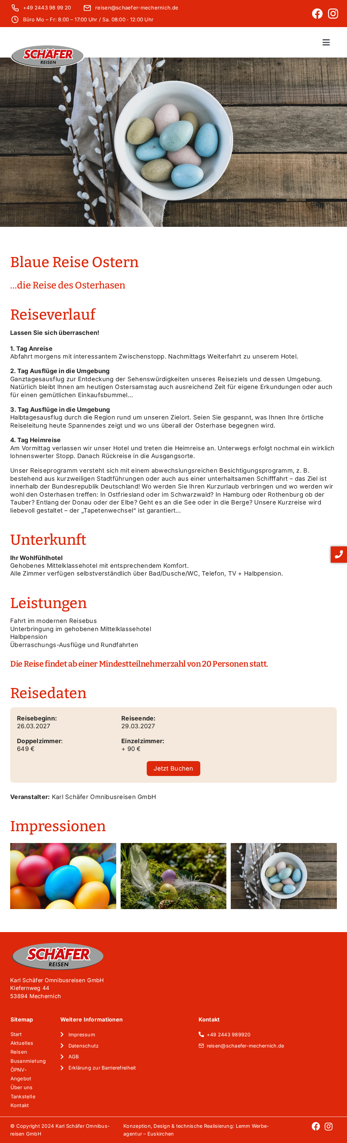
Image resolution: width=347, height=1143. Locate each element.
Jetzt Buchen (173, 768)
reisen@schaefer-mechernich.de (136, 7)
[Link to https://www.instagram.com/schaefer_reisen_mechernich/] (333, 13)
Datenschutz (83, 1046)
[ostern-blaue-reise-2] (174, 876)
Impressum (81, 1034)
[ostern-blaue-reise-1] (63, 876)
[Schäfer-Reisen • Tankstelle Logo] (47, 47)
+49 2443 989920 (229, 1034)
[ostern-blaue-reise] (284, 876)
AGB (73, 1056)
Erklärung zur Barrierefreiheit (102, 1068)
